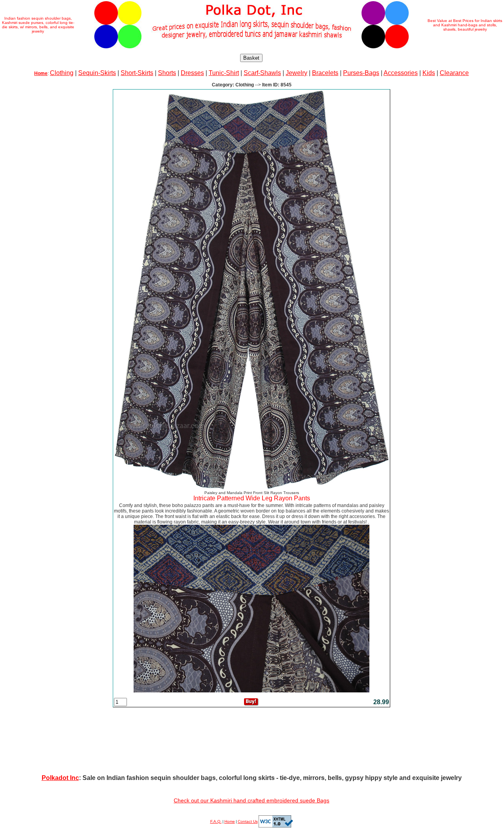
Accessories (401, 73)
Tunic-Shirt (224, 73)
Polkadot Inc (60, 777)
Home (229, 821)
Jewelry (296, 73)
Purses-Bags (361, 73)
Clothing (61, 73)
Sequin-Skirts (97, 73)
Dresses (192, 73)
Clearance (454, 73)
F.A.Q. (216, 821)
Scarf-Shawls (262, 73)
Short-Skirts (137, 73)
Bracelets (325, 73)
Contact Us (248, 821)
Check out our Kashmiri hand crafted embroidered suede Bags (251, 800)
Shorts (167, 73)
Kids (428, 73)
